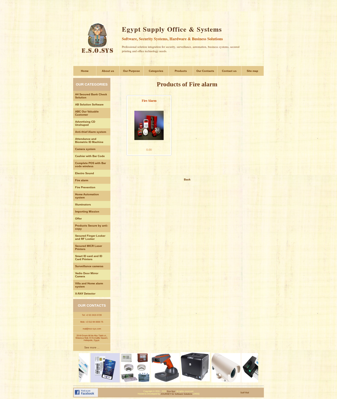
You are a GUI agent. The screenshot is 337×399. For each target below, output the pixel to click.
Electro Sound (84, 173)
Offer (78, 218)
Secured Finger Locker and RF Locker (90, 237)
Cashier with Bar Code (90, 156)
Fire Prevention (85, 187)
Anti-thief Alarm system (90, 131)
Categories (156, 70)
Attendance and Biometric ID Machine (89, 140)
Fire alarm (81, 180)
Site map (252, 70)
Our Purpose (131, 70)
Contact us (229, 70)
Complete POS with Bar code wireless (90, 165)
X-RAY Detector (85, 293)
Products (181, 70)
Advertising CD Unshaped (85, 123)
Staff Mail (244, 392)
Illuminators (83, 204)
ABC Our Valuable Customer (87, 113)
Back (187, 179)
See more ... (91, 347)
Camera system (85, 149)
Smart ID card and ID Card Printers (88, 257)
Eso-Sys (171, 391)
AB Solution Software (89, 104)
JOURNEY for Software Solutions (176, 394)
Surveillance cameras (89, 266)
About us (108, 70)
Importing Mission (87, 211)
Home (85, 70)
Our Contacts (205, 70)
